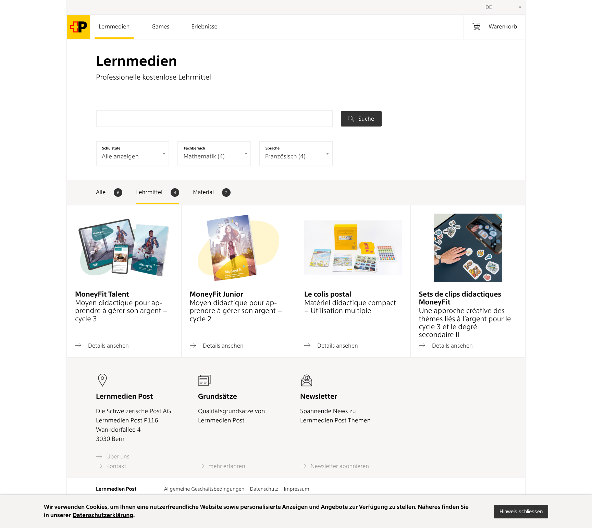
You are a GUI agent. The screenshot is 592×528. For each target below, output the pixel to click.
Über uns (117, 456)
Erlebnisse (204, 26)
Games (160, 26)
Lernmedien (114, 26)
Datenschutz (264, 489)
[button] (521, 511)
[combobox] (503, 7)
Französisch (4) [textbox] (285, 156)
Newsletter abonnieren (339, 466)
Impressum (296, 489)
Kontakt (115, 466)
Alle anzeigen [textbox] (120, 156)
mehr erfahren (226, 466)
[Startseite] (78, 27)
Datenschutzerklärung (103, 515)
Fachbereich (194, 148)
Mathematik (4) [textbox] (203, 156)
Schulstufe (111, 148)
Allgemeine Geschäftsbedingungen (204, 489)
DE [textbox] (488, 7)
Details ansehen (108, 345)
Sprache (273, 148)
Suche (365, 118)
